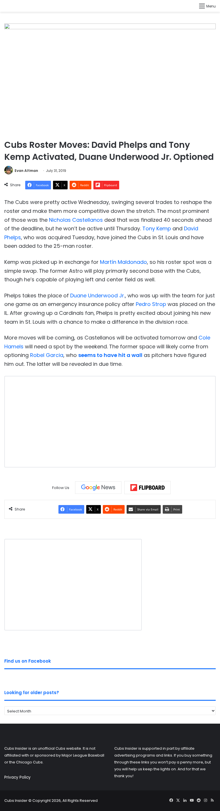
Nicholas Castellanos (76, 219)
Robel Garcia (46, 355)
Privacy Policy (17, 777)
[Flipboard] (147, 487)
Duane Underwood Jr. (97, 295)
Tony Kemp (156, 228)
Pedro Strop (151, 304)
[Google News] (98, 487)
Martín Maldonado (123, 262)
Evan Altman (26, 170)
